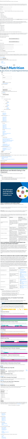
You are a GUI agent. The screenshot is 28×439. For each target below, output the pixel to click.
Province (1, 50)
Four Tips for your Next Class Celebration (8, 140)
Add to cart (2, 352)
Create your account (5, 94)
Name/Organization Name (3, 44)
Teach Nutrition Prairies (5, 157)
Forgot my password (5, 83)
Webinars (4, 150)
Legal (2, 62)
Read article (26, 370)
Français (8, 102)
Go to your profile (2, 57)
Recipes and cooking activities (7, 133)
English (8, 104)
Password (4, 77)
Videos (3, 424)
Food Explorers (22, 270)
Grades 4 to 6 (2, 27)
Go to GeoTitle (2, 156)
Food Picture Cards (22, 269)
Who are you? (2, 389)
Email (0, 8)
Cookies (2, 61)
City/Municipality (2, 48)
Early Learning (2, 12)
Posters (4, 132)
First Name (1, 6)
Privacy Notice (4, 437)
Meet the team (4, 414)
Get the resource (3, 302)
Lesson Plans (4, 131)
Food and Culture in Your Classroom (7, 138)
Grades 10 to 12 (3, 29)
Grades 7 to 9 (2, 28)
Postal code (1, 49)
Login (3, 81)
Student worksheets (4, 423)
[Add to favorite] (1, 303)
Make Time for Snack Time (6, 139)
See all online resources (5, 425)
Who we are (3, 413)
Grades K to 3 (4, 117)
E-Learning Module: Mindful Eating (23, 272)
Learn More (3, 303)
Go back (1, 58)
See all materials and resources (7, 128)
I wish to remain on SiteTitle (8, 156)
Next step (4, 58)
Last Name (1, 7)
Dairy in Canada (4, 427)
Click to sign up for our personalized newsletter (7, 18)
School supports (5, 134)
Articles (3, 158)
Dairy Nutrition (4, 428)
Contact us (4, 114)
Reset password (5, 89)
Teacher (2, 13)
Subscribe (2, 401)
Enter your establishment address (13, 38)
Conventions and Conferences (7, 149)
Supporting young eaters (6, 145)
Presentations (4, 148)
